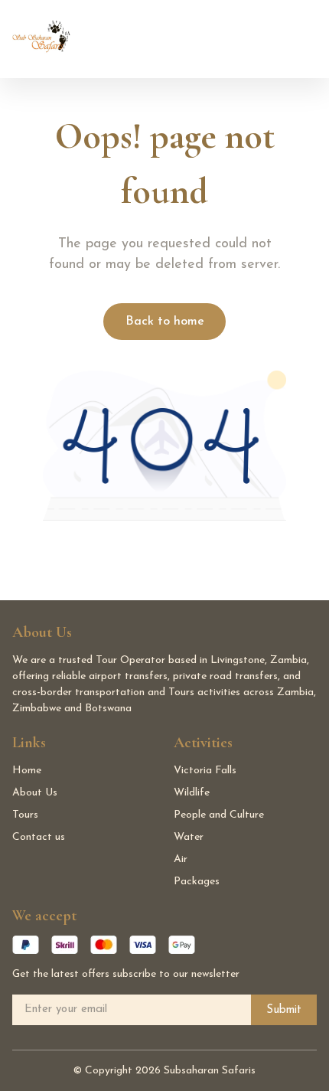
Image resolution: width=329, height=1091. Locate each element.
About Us (34, 793)
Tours (25, 815)
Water (189, 837)
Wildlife (192, 793)
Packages (197, 881)
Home (26, 770)
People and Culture (219, 815)
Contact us (38, 837)
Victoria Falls (205, 770)
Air (180, 859)
